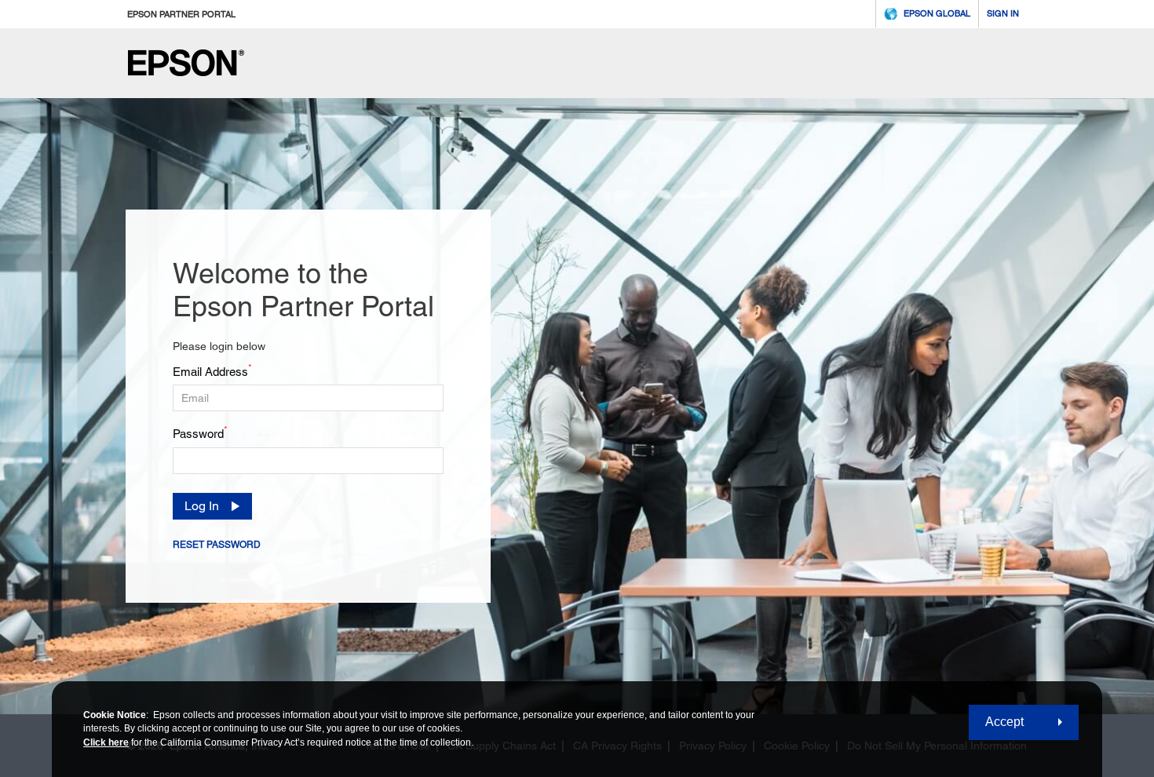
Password (200, 432)
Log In (201, 505)
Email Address (212, 370)
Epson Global (937, 13)
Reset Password (217, 544)
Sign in (1003, 13)
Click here (106, 742)
